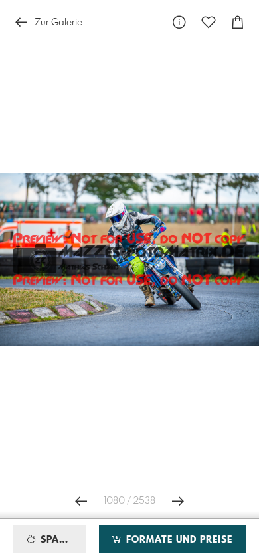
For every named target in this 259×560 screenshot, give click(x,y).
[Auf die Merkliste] (208, 22)
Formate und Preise (177, 540)
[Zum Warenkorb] (238, 22)
